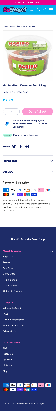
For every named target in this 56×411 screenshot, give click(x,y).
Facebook (8, 359)
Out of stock (38, 111)
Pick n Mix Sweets (12, 291)
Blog (5, 371)
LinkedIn (7, 365)
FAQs (5, 313)
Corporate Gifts (11, 285)
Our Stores (9, 268)
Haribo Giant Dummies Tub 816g (22, 26)
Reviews (7, 262)
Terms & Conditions (13, 325)
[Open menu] (51, 9)
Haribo (6, 92)
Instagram (8, 353)
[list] (28, 56)
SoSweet (13, 404)
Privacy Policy (10, 331)
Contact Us (9, 273)
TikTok (6, 348)
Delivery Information (13, 319)
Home (5, 26)
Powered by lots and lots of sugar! (30, 404)
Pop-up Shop (10, 279)
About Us (8, 256)
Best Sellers (35, 2)
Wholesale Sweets (12, 308)
